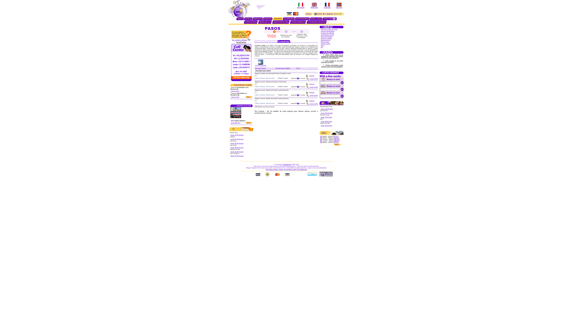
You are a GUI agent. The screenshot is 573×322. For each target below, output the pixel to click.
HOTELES (248, 19)
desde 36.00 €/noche (237, 147)
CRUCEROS (278, 19)
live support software (239, 40)
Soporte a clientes (326, 38)
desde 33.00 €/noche (237, 135)
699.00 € (336, 141)
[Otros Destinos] (332, 74)
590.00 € (336, 136)
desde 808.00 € (235, 123)
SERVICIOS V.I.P (265, 22)
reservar (311, 75)
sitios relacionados (326, 36)
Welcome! (314, 7)
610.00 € (336, 138)
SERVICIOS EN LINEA (281, 22)
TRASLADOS (328, 18)
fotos (322, 45)
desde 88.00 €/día (326, 121)
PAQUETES (268, 19)
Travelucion (286, 164)
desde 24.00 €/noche (237, 152)
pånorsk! (339, 7)
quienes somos (325, 43)
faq (322, 47)
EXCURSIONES (289, 19)
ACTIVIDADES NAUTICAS (317, 22)
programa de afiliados (327, 33)
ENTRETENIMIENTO (298, 22)
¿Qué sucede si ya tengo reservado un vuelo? (332, 61)
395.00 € (336, 142)
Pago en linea (325, 42)
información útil (325, 40)
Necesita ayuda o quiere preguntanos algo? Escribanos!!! (286, 169)
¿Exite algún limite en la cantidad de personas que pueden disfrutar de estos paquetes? (332, 56)
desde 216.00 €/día (327, 109)
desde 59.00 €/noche (237, 143)
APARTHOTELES (251, 22)
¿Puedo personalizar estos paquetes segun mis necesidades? (332, 65)
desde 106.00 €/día (327, 113)
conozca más (235, 91)
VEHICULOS (258, 19)
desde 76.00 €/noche (237, 156)
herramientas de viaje (327, 34)
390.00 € (337, 139)
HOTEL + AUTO (316, 19)
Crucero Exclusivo (260, 65)
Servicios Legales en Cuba (329, 29)
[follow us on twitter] (312, 176)
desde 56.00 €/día (326, 125)
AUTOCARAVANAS (302, 19)
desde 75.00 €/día (326, 117)
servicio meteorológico (328, 31)
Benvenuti (300, 7)
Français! (327, 7)
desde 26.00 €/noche (237, 139)
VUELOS (240, 19)
